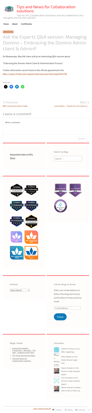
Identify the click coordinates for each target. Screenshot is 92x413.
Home (6, 24)
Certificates (26, 24)
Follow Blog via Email (65, 284)
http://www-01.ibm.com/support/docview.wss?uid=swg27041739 (35, 74)
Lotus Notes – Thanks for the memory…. (71, 103)
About (15, 24)
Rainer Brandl (67, 368)
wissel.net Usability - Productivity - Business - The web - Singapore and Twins (24, 350)
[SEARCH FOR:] (68, 158)
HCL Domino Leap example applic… (70, 371)
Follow (60, 317)
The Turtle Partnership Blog (23, 355)
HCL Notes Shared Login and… (69, 360)
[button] (16, 191)
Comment (81, 139)
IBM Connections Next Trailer (15, 103)
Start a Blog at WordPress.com (45, 409)
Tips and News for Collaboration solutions (46, 8)
